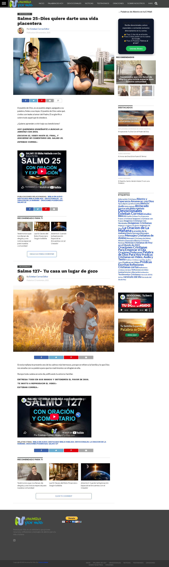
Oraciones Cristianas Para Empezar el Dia (132, 248)
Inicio (41, 3)
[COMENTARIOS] (58, 100)
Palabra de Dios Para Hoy (135, 253)
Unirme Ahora (136, 48)
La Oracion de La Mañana (133, 229)
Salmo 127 (53, 444)
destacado (142, 206)
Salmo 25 (21, 202)
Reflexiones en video (140, 270)
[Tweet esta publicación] (33, 100)
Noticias (89, 3)
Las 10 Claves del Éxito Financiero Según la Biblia (41, 236)
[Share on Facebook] (41, 356)
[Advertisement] (133, 535)
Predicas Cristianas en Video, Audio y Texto (135, 257)
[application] (136, 303)
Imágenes (109, 565)
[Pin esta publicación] (42, 100)
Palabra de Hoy (55, 3)
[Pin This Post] (71, 356)
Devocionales (74, 3)
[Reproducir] (121, 310)
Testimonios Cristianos (129, 274)
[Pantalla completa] (150, 310)
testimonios (144, 272)
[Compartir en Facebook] (25, 100)
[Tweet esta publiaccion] (38, 208)
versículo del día (132, 276)
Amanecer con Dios (142, 201)
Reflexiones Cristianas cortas (131, 266)
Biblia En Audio (55, 197)
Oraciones (118, 3)
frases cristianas (125, 219)
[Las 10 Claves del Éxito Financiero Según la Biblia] (42, 230)
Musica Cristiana (141, 241)
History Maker (43, 562)
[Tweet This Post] (56, 356)
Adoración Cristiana (127, 199)
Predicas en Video (131, 262)
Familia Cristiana (132, 216)
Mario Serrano (133, 233)
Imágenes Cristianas (140, 222)
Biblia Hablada (130, 206)
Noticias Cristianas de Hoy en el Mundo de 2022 (135, 243)
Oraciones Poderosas (52, 200)
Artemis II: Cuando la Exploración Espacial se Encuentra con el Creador (58, 239)
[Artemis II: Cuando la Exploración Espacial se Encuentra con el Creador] (58, 230)
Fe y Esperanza (143, 216)
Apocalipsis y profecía (127, 204)
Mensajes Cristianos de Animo (136, 237)
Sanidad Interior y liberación (129, 272)
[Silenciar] (146, 310)
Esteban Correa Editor (39, 29)
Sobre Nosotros (136, 3)
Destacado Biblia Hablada (30, 199)
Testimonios (103, 3)
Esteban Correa (130, 213)
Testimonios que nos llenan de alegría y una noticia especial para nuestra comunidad (31, 485)
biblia (138, 204)
